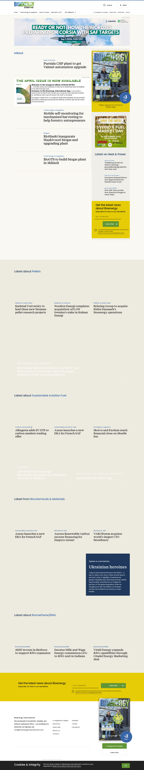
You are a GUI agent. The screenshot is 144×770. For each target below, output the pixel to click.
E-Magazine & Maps (114, 746)
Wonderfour (58, 759)
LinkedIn (75, 720)
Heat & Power (44, 12)
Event (128, 12)
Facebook (76, 727)
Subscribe (112, 12)
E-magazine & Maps (101, 12)
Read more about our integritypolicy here (111, 233)
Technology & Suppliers (28, 12)
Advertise (121, 12)
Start (16, 12)
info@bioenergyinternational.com (29, 730)
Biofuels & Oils (56, 12)
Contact (56, 734)
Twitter (74, 724)
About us (56, 730)
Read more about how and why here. (67, 766)
